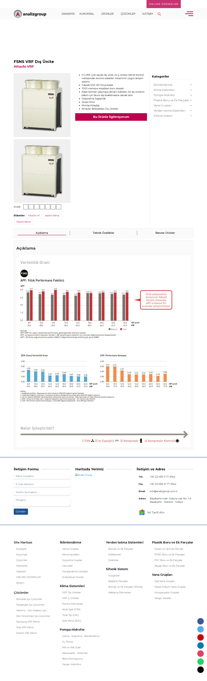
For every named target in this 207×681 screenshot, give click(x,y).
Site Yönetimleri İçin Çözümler (33, 616)
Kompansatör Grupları (166, 592)
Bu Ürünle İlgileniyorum (111, 117)
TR (186, 4)
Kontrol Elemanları (72, 603)
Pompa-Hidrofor (164, 95)
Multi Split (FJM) (71, 609)
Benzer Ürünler (165, 232)
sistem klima (52, 215)
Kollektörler (114, 554)
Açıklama (42, 232)
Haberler (21, 571)
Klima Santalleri (70, 554)
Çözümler (128, 13)
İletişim (147, 13)
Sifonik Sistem (163, 115)
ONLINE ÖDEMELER (163, 4)
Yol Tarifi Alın (154, 512)
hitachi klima (23, 221)
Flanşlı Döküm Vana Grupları (170, 586)
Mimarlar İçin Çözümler (29, 599)
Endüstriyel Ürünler (73, 577)
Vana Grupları (163, 105)
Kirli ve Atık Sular (71, 647)
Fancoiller (67, 565)
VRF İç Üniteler (70, 598)
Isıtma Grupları (70, 548)
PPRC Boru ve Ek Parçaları (169, 554)
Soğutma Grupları (72, 560)
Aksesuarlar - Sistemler (75, 653)
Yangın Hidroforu (71, 664)
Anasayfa (68, 13)
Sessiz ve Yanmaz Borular (168, 548)
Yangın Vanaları (162, 598)
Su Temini (67, 641)
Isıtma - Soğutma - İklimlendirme (81, 636)
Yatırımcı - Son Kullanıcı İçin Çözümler (31, 611)
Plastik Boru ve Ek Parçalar (171, 100)
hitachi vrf (33, 215)
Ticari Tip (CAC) (70, 615)
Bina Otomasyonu (72, 658)
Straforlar (113, 560)
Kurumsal (86, 13)
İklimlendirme (163, 84)
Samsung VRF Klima (27, 621)
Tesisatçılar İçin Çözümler (30, 604)
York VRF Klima (24, 627)
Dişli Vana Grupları (164, 581)
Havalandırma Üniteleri (75, 571)
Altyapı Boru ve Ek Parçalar (169, 565)
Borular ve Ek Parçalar (120, 548)
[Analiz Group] (30, 13)
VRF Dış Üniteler (71, 592)
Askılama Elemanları (119, 592)
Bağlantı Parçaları (118, 581)
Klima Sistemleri (41, 44)
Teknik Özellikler (103, 232)
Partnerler (21, 565)
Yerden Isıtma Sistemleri (169, 110)
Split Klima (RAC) (71, 620)
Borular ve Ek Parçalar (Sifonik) (125, 586)
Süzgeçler (114, 575)
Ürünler (107, 13)
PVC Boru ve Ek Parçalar (168, 560)
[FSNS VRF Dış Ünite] (42, 104)
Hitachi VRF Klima (26, 633)
